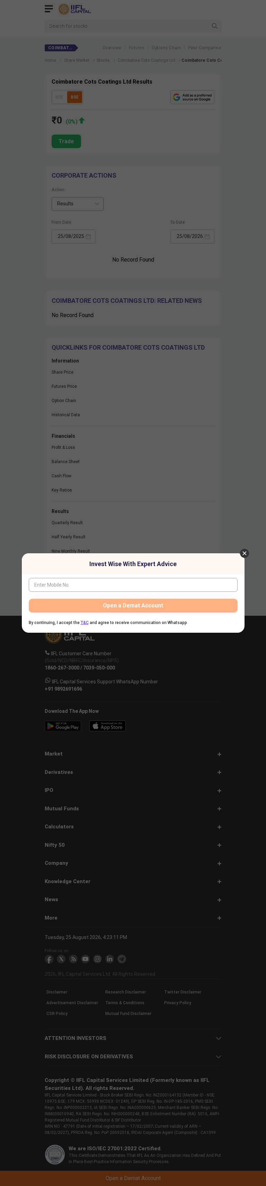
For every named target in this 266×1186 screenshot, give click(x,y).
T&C (85, 622)
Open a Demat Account (133, 605)
